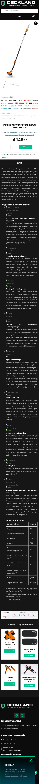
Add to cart (26, 147)
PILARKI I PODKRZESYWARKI (16, 154)
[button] (19, 16)
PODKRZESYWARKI (19, 116)
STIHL (5, 157)
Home (4, 113)
